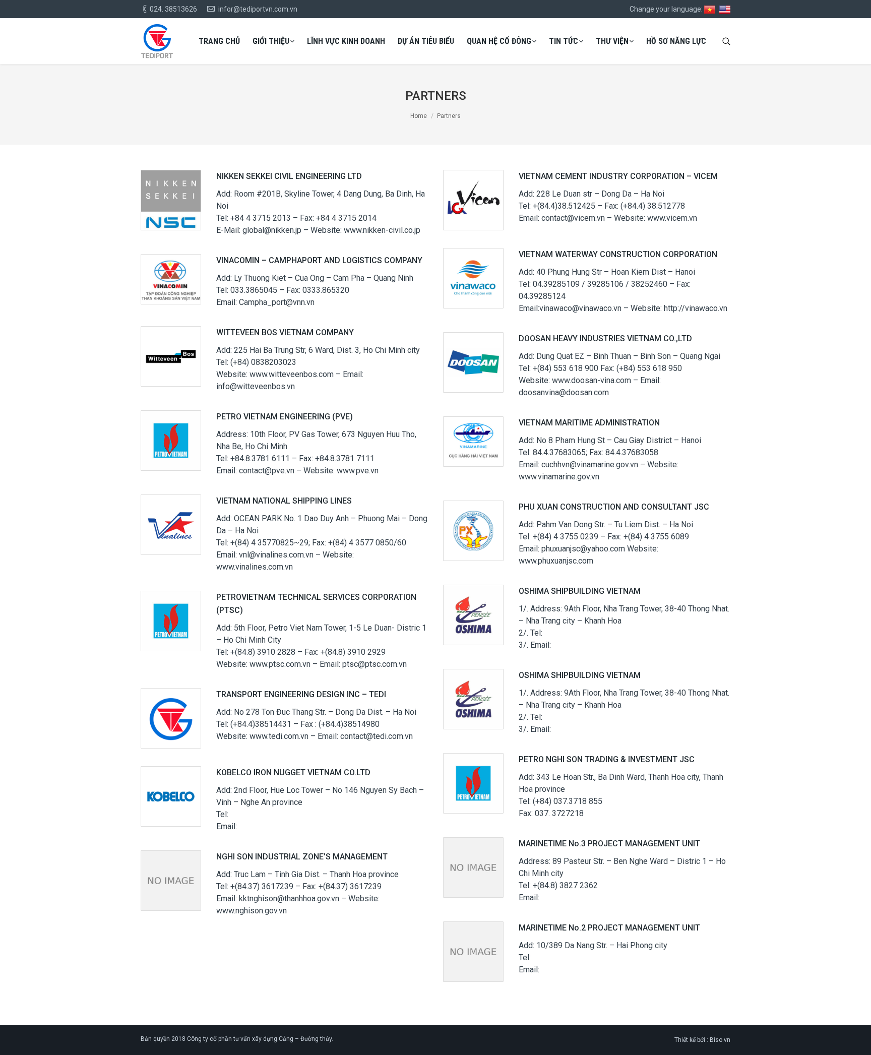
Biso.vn (720, 1039)
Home (418, 115)
